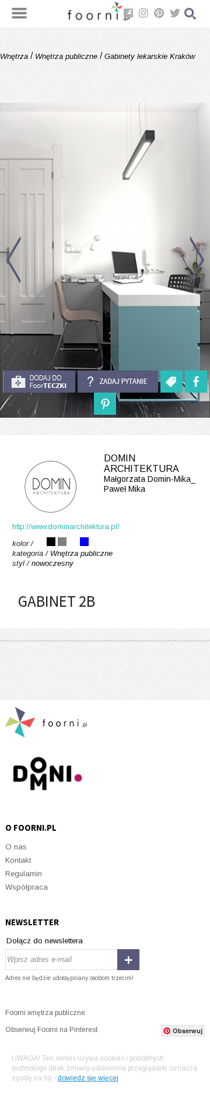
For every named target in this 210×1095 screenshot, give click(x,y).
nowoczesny (53, 563)
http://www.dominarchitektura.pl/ (66, 526)
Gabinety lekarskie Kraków (148, 56)
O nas (16, 846)
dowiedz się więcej (88, 1078)
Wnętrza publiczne (66, 56)
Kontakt (18, 860)
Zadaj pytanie (118, 381)
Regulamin (23, 873)
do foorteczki (39, 381)
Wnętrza (15, 56)
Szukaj (190, 14)
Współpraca (26, 887)
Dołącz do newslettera (44, 940)
